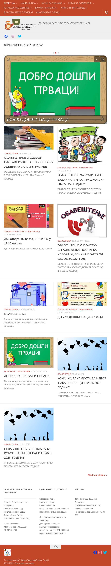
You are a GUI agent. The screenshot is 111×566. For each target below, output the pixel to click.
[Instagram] (12, 36)
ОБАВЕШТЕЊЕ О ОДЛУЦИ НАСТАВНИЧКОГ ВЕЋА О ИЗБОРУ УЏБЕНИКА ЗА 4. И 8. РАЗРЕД (28, 162)
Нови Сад (18, 508)
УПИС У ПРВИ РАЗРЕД (73, 8)
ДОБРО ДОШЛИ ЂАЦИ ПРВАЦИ (38, 119)
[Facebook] (6, 36)
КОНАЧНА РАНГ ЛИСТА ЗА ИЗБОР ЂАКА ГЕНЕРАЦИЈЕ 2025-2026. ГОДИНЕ (82, 383)
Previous (97, 59)
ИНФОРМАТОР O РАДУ (48, 12)
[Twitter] (19, 36)
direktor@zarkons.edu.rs (55, 512)
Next (103, 59)
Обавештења (11, 153)
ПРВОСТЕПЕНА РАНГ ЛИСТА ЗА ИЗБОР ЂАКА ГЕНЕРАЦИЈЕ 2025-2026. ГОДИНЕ (28, 453)
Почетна (9, 3)
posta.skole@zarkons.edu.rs (87, 505)
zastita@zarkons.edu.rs (55, 533)
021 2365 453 (63, 508)
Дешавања (71, 309)
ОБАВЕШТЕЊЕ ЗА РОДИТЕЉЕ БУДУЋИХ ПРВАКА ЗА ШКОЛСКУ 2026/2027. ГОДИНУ (81, 179)
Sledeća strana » (97, 475)
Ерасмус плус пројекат (18, 12)
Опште (61, 309)
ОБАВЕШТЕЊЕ (15, 313)
